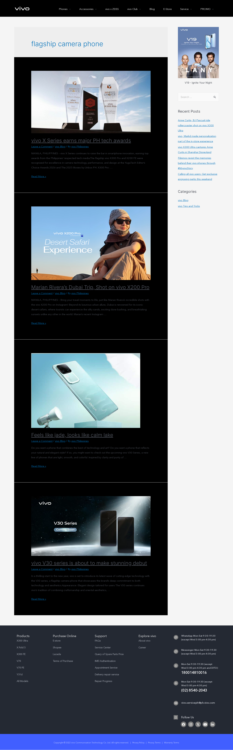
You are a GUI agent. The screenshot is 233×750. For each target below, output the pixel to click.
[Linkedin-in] (212, 724)
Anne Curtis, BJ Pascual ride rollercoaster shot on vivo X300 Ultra (196, 125)
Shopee (57, 647)
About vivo (144, 640)
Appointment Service (106, 667)
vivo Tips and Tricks (189, 206)
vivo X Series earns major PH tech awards (81, 140)
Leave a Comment (42, 146)
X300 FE (21, 654)
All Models (22, 681)
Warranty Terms (171, 742)
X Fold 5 (21, 647)
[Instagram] (190, 724)
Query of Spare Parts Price (109, 654)
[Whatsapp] (176, 665)
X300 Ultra (22, 640)
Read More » (38, 176)
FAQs (98, 640)
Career (142, 647)
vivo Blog (60, 146)
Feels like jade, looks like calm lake (72, 435)
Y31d (20, 674)
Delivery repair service (107, 674)
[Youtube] (205, 724)
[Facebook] (183, 724)
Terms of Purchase (63, 661)
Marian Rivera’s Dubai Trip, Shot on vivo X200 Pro (90, 287)
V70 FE (20, 667)
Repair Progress (103, 681)
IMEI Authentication (105, 661)
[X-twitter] (198, 724)
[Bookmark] (176, 717)
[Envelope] (176, 703)
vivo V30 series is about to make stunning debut (89, 563)
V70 (19, 661)
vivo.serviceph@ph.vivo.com (198, 702)
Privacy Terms (154, 742)
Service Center (103, 647)
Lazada (57, 654)
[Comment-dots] (176, 637)
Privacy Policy (138, 742)
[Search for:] (198, 97)
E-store (57, 640)
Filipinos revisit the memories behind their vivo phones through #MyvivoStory (196, 163)
